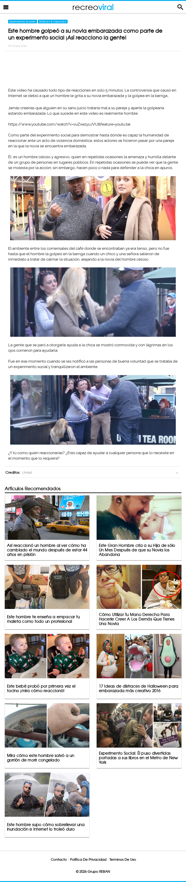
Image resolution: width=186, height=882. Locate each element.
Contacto (59, 859)
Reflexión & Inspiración (52, 21)
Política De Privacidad (88, 859)
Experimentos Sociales (23, 21)
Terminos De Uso (123, 859)
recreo (93, 7)
